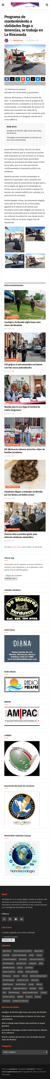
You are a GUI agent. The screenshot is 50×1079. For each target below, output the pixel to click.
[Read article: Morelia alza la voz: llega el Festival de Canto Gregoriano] (25, 389)
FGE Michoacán (8, 963)
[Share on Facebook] (6, 79)
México (24, 976)
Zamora (37, 997)
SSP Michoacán (14, 992)
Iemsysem (32, 963)
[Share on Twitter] (12, 79)
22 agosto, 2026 (9, 413)
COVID (31, 955)
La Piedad (29, 967)
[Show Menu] (3, 5)
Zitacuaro (6, 1001)
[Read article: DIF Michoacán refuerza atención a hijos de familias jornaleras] (25, 432)
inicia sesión (17, 547)
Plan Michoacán (8, 980)
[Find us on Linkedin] (21, 919)
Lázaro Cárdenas (9, 972)
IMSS (41, 963)
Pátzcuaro (34, 980)
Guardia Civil (21, 963)
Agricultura (7, 951)
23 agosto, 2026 (9, 328)
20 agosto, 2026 (9, 498)
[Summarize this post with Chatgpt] (43, 79)
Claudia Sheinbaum (19, 955)
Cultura (9, 402)
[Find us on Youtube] (15, 919)
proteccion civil (22, 980)
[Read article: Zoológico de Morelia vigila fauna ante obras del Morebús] (25, 304)
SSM (40, 988)
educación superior (36, 959)
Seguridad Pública (20, 988)
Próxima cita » (11, 579)
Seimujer (33, 988)
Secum (31, 984)
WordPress (13, 1069)
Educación (22, 959)
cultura (39, 955)
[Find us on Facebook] (4, 919)
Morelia (16, 976)
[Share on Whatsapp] (17, 79)
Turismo (43, 992)
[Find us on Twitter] (10, 919)
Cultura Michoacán (9, 959)
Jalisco (20, 967)
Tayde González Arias (30, 992)
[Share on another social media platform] (25, 83)
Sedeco (39, 984)
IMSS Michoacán (8, 967)
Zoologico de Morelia (20, 1001)
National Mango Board (38, 976)
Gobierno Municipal (12, 317)
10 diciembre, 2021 (32, 40)
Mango (20, 972)
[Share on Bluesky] (38, 79)
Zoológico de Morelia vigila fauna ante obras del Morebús (24, 1012)
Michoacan (6, 976)
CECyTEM (6, 955)
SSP (4, 992)
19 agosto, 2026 (9, 541)
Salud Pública (21, 984)
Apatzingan (39, 951)
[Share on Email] (23, 79)
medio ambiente (31, 972)
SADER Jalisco (8, 984)
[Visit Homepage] (25, 4)
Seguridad (6, 988)
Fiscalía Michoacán (12, 359)
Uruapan (29, 997)
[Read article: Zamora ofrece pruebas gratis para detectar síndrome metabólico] (25, 517)
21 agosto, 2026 (9, 456)
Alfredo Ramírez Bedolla (22, 951)
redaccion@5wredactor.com (11, 1072)
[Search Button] (47, 5)
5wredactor (18, 40)
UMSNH (20, 997)
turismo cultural (8, 997)
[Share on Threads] (33, 79)
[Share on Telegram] (28, 79)
